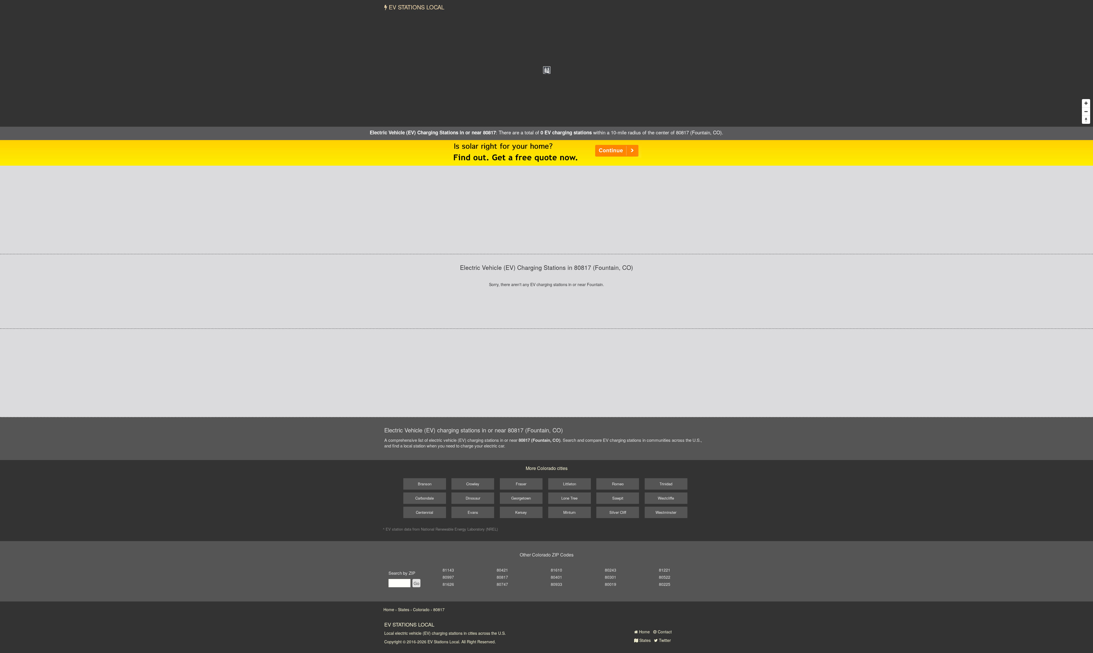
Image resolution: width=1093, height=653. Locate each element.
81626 (448, 584)
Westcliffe (666, 498)
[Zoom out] (1086, 111)
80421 (502, 570)
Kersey (521, 512)
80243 (610, 570)
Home (644, 631)
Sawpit (617, 498)
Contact (664, 631)
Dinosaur (473, 498)
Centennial (424, 512)
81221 (664, 570)
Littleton (569, 483)
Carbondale (424, 498)
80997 (448, 577)
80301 (610, 577)
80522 (664, 577)
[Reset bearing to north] (1086, 120)
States (644, 640)
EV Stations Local (415, 7)
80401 (556, 577)
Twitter (664, 640)
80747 (502, 584)
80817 (502, 577)
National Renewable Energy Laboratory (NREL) (459, 529)
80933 (556, 584)
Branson (425, 483)
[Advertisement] (546, 210)
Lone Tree (569, 498)
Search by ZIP (402, 573)
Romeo (618, 483)
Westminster (666, 512)
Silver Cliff (617, 512)
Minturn (569, 512)
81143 (448, 570)
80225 (664, 584)
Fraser (521, 483)
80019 (610, 584)
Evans (473, 512)
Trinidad (666, 483)
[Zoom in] (1086, 103)
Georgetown (521, 498)
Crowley (472, 483)
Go (416, 583)
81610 (556, 570)
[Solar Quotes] (546, 152)
